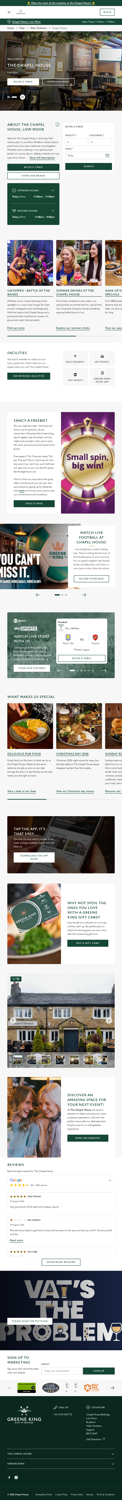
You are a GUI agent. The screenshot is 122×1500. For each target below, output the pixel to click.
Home (10, 28)
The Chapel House (19, 1454)
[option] (17, 1060)
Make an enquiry (87, 1138)
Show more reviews (61, 1262)
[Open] (9, 12)
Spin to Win (34, 503)
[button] (8, 97)
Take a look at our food (21, 791)
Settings (107, 773)
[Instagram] (16, 1477)
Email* (45, 1364)
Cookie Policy (61, 1494)
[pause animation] (22, 97)
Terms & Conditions (106, 1494)
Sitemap (89, 1494)
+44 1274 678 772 (62, 1414)
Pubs (22, 28)
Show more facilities (28, 376)
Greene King (15, 1463)
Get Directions (93, 1439)
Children (96, 135)
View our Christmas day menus (75, 791)
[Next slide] (84, 594)
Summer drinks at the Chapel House (75, 292)
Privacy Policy (77, 1494)
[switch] (46, 761)
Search (89, 166)
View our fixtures (31, 668)
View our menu (58, 81)
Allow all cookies (99, 783)
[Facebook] (9, 1477)
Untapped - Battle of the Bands (28, 292)
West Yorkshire (38, 28)
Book (107, 12)
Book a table (23, 81)
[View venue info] (57, 128)
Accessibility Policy (43, 1494)
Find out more (30, 263)
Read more (16, 1240)
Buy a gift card (87, 943)
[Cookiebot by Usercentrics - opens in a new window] (104, 714)
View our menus (33, 175)
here (21, 490)
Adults (71, 135)
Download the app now (34, 857)
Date (69, 149)
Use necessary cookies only (60, 783)
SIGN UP (98, 1371)
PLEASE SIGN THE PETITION (30, 1321)
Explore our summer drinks (79, 263)
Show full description (42, 157)
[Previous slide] (38, 594)
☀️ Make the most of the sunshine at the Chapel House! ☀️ (61, 2)
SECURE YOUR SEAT (91, 578)
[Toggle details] (110, 1180)
